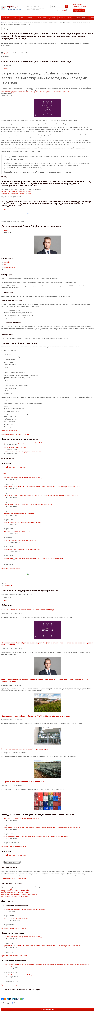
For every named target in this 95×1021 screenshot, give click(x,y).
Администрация (78, 8)
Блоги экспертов (27, 18)
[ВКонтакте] (2, 999)
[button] (12, 862)
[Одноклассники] (5, 999)
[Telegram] (23, 999)
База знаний (41, 18)
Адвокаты (52, 18)
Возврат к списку (9, 29)
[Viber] (18, 999)
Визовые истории (80, 18)
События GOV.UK (65, 18)
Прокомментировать (47, 1009)
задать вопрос (79, 11)
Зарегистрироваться (79, 6)
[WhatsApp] (21, 999)
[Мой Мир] (8, 999)
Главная (6, 18)
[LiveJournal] (15, 999)
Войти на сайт (77, 4)
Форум (14, 18)
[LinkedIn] (13, 999)
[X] (10, 999)
